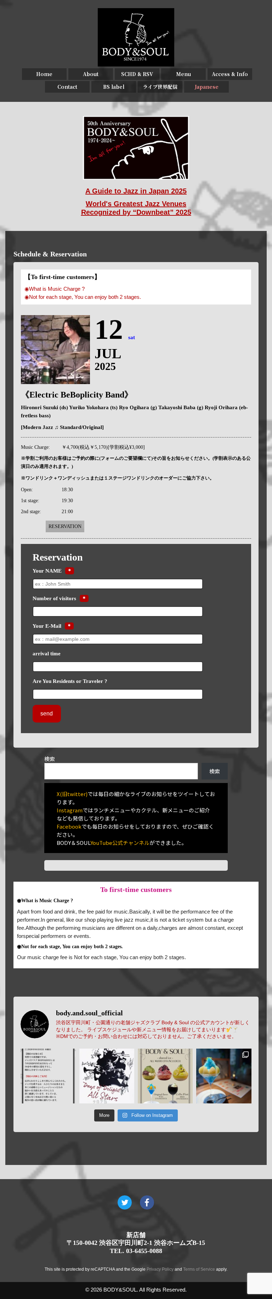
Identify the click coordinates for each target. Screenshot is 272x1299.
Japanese (207, 86)
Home (44, 73)
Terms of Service (199, 1269)
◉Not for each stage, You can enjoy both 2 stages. (82, 297)
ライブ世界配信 (160, 86)
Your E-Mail (47, 626)
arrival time (47, 653)
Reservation (65, 526)
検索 (49, 758)
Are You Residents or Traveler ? (70, 681)
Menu (183, 73)
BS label (113, 86)
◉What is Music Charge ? (54, 289)
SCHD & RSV (137, 73)
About (90, 73)
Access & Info (230, 73)
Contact (67, 86)
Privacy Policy (160, 1269)
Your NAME (47, 571)
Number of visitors (54, 598)
